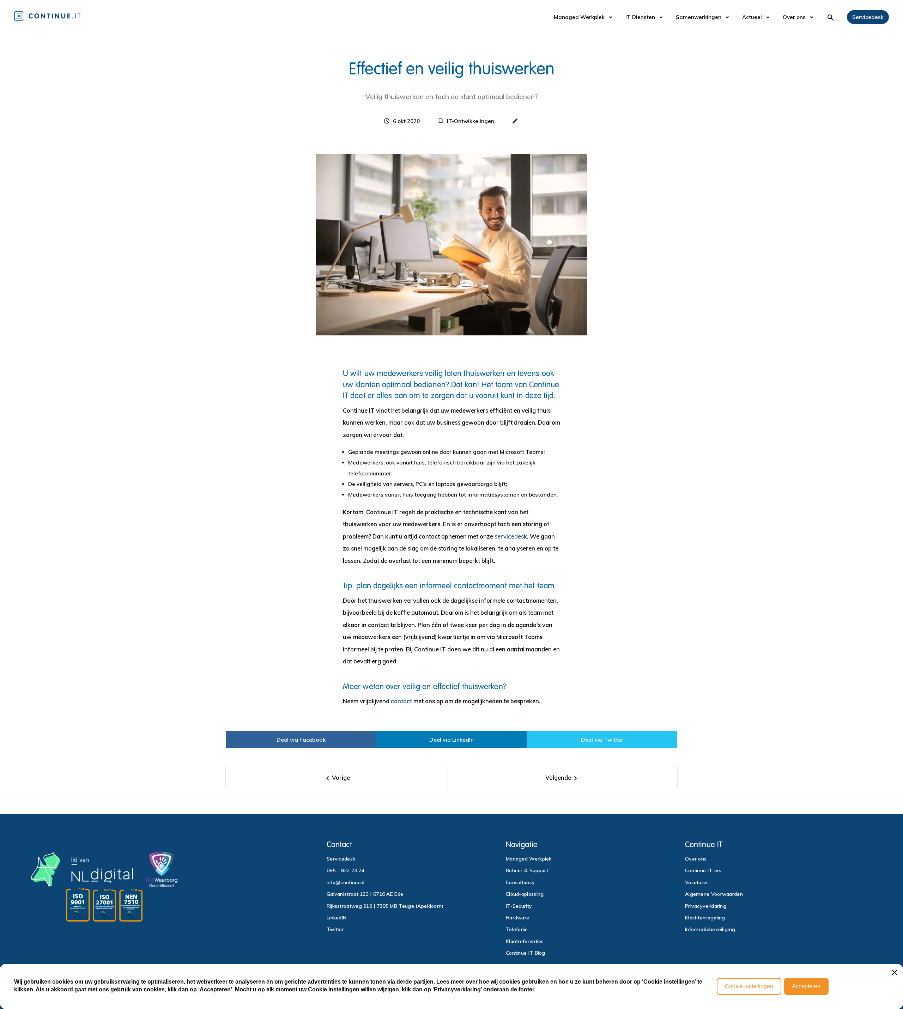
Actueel (752, 17)
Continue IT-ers (703, 870)
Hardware (517, 917)
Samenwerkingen (698, 17)
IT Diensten (640, 17)
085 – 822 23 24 (346, 870)
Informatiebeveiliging (710, 929)
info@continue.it (346, 882)
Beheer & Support (527, 870)
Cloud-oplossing (525, 894)
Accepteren (806, 986)
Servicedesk (868, 17)
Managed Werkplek (579, 17)
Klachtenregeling (705, 917)
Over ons (794, 17)
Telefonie (517, 929)
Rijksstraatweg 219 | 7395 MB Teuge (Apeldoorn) (385, 906)
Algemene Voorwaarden (714, 894)
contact (401, 701)
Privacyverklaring (705, 906)
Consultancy (520, 882)
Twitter (335, 929)
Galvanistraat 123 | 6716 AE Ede (365, 894)
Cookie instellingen (749, 986)
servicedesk (511, 536)
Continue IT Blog (525, 953)
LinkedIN (336, 917)
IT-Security (519, 906)
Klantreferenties (525, 941)
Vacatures (697, 882)
